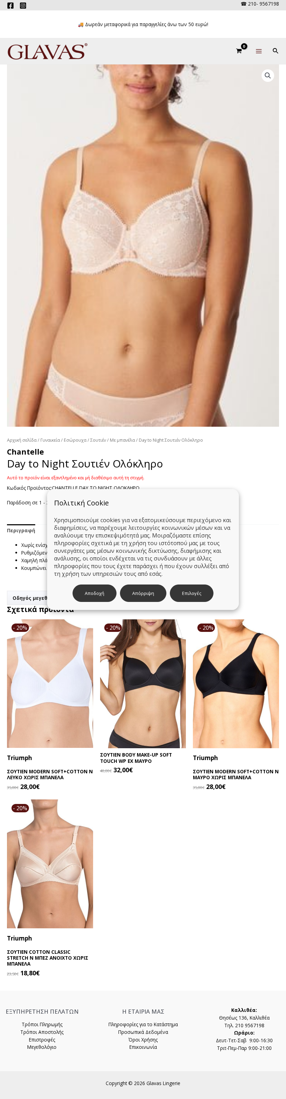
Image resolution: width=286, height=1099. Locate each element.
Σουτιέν (98, 440)
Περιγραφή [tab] (21, 530)
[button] (268, 75)
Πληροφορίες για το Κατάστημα (143, 1024)
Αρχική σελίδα (22, 440)
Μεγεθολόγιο (42, 1047)
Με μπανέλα (122, 440)
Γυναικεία (50, 440)
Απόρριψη (143, 593)
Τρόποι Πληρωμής (42, 1024)
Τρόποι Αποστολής (41, 1032)
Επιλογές (191, 593)
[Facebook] (10, 5)
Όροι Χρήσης (143, 1039)
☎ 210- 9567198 (260, 3)
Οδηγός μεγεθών (34, 598)
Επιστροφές (42, 1039)
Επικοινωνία (143, 1047)
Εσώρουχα (75, 440)
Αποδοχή (94, 593)
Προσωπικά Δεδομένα (143, 1032)
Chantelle (25, 452)
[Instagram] (23, 5)
